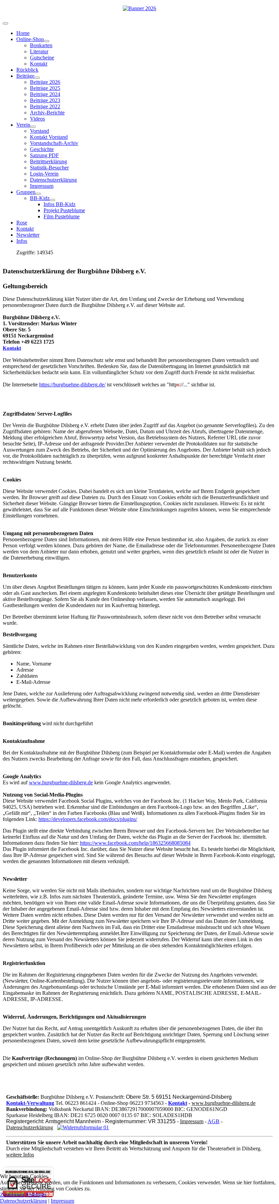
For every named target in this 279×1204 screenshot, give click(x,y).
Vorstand (39, 131)
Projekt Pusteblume (64, 210)
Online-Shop (30, 39)
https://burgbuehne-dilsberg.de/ (72, 384)
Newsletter (27, 235)
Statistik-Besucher (49, 167)
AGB (213, 1121)
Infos (21, 241)
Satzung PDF (44, 155)
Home (23, 33)
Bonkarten (41, 45)
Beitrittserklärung (48, 161)
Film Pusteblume (62, 216)
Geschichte (42, 149)
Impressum (41, 186)
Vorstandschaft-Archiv (54, 143)
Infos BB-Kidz (60, 204)
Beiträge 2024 (45, 94)
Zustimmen (12, 1195)
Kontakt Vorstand (49, 137)
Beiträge (25, 76)
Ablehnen (35, 1195)
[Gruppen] (38, 194)
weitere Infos (20, 1154)
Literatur (39, 51)
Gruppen (25, 192)
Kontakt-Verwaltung (30, 1103)
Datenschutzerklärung (53, 180)
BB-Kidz (40, 198)
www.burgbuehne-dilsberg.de (61, 782)
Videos (37, 119)
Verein (23, 125)
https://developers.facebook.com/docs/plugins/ (87, 819)
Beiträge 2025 (45, 88)
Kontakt (38, 64)
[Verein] (33, 127)
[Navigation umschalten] (5, 23)
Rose (21, 222)
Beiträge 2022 (45, 106)
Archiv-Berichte (47, 112)
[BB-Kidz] (52, 200)
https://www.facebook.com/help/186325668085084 (135, 843)
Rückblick (27, 70)
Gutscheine (42, 57)
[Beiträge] (37, 78)
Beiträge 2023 (45, 100)
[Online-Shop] (46, 41)
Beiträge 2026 (45, 82)
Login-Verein (44, 174)
